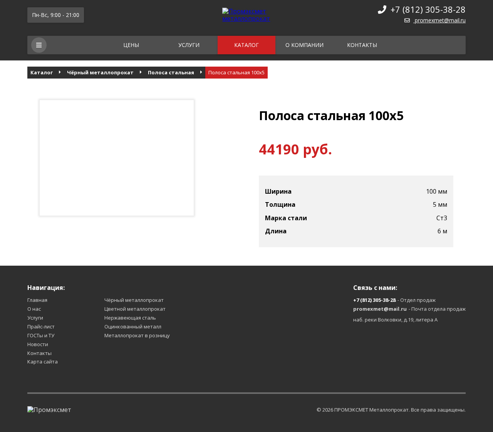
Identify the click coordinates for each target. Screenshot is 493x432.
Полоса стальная (171, 72)
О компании (304, 45)
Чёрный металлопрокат (100, 72)
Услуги (189, 45)
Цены (131, 45)
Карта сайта (42, 361)
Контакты (362, 45)
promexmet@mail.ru (440, 20)
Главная (37, 299)
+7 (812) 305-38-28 (428, 9)
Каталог (246, 45)
